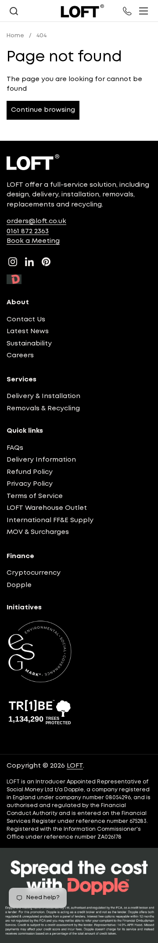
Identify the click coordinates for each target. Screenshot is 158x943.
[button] (13, 11)
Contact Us (26, 320)
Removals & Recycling (43, 409)
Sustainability (29, 344)
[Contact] (128, 11)
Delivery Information (41, 460)
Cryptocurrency (34, 573)
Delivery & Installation (43, 396)
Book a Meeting (33, 241)
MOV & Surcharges (38, 532)
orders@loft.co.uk (36, 221)
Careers (20, 355)
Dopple (19, 585)
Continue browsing (43, 110)
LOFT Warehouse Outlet (47, 508)
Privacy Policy (30, 484)
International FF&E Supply (50, 520)
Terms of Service (35, 496)
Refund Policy (30, 472)
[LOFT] (82, 11)
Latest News (28, 331)
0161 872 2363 (28, 231)
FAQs (15, 448)
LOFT (75, 766)
